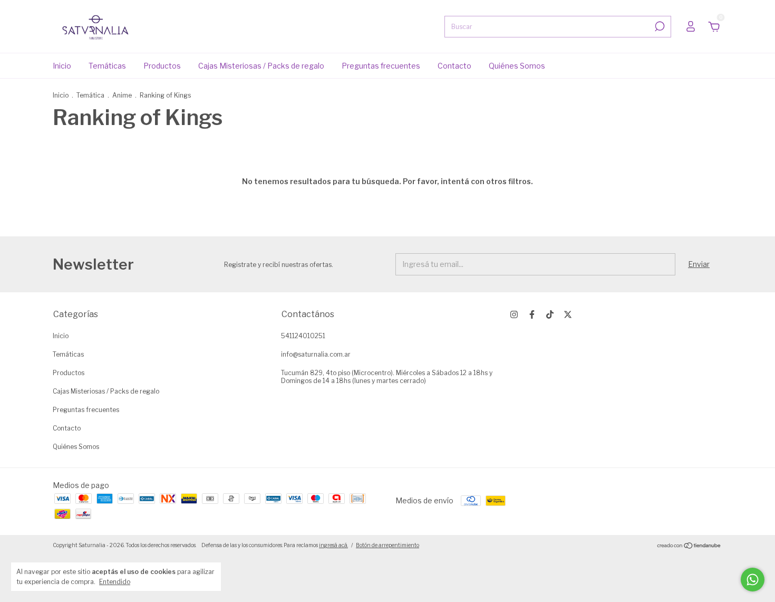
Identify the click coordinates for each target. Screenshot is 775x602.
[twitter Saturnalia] (568, 314)
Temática (90, 95)
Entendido (114, 582)
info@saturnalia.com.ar (316, 354)
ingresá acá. (333, 545)
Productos (162, 65)
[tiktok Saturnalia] (550, 314)
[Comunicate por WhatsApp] (752, 579)
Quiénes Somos (517, 65)
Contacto (454, 65)
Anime (122, 95)
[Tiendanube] (689, 546)
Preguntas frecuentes (381, 65)
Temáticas (107, 65)
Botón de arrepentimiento (387, 545)
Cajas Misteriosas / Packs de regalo (261, 65)
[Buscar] (659, 26)
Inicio (62, 65)
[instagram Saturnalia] (514, 314)
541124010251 (303, 336)
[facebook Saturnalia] (532, 314)
